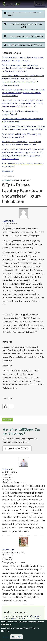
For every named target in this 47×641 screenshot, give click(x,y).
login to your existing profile (31, 618)
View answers (7, 171)
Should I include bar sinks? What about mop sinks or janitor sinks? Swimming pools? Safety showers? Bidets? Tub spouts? (23, 92)
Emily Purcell (7, 469)
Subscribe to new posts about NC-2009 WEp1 (26, 25)
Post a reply (7, 419)
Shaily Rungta (8, 220)
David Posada (8, 549)
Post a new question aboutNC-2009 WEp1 (26, 36)
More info (5, 631)
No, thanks (16, 637)
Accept (5, 637)
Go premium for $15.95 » (17, 448)
